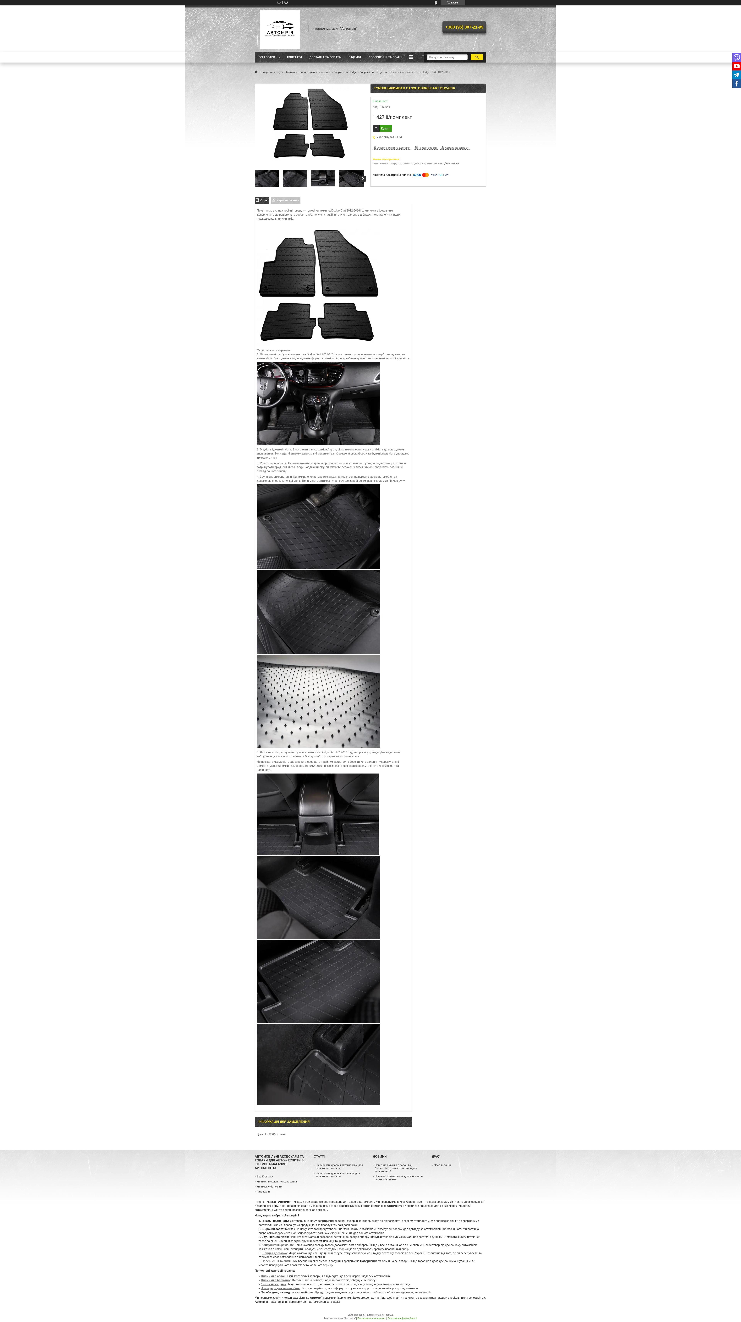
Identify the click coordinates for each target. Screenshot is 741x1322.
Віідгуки (355, 57)
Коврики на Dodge (345, 72)
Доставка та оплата (325, 57)
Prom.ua (389, 1315)
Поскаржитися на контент (371, 1318)
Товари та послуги (271, 72)
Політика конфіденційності (402, 1318)
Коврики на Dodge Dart (374, 72)
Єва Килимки (265, 1176)
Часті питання (443, 1164)
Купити (385, 128)
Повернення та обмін (385, 57)
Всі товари (267, 57)
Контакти (294, 57)
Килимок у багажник (269, 1186)
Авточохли (263, 1191)
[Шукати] (477, 57)
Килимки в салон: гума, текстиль (277, 1181)
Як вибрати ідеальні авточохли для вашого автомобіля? (338, 1174)
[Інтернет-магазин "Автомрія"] (280, 28)
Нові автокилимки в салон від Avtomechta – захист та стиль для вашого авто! (396, 1168)
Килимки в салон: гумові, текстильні (308, 72)
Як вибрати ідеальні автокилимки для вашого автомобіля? (339, 1166)
